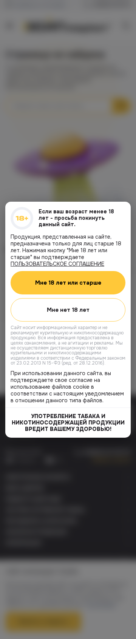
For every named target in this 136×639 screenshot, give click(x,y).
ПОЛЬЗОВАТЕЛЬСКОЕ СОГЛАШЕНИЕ (57, 263)
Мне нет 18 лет (68, 309)
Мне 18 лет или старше (68, 282)
